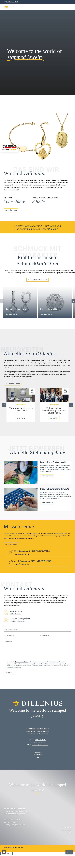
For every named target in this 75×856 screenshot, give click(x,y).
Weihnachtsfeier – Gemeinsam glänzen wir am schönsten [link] (54, 410)
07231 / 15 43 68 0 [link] (15, 614)
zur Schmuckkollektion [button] (37, 280)
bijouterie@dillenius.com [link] (18, 621)
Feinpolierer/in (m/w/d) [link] (53, 462)
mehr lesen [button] (21, 418)
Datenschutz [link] (37, 755)
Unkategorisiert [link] (21, 404)
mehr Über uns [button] (11, 210)
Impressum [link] (37, 752)
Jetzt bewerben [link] (47, 476)
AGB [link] (37, 757)
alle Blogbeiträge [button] (12, 383)
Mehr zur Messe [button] (11, 544)
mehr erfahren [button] (11, 314)
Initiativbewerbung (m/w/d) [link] (55, 489)
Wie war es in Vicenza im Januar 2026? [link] (20, 409)
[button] (69, 7)
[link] (18, 7)
